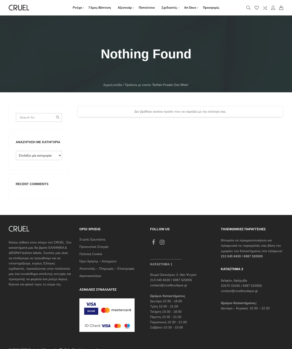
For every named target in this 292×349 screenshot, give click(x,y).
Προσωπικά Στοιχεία (93, 246)
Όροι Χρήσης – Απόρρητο (98, 261)
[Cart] (281, 8)
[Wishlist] (257, 8)
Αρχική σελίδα (112, 85)
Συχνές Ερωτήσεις (92, 239)
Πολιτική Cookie (90, 254)
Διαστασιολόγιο (90, 275)
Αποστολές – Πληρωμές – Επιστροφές (107, 268)
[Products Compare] (265, 8)
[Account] (273, 8)
